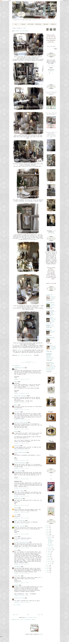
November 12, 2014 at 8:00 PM (21, 534)
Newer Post (15, 614)
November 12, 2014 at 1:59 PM (21, 523)
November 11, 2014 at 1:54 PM (21, 443)
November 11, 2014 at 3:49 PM (21, 468)
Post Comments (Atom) (31, 617)
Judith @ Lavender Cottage (20, 422)
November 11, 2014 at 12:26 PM (21, 409)
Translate (52, 233)
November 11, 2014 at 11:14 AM (21, 379)
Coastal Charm (20, 350)
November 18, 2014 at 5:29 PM (21, 573)
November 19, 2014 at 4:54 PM (21, 582)
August (49, 551)
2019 (48, 527)
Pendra (15, 550)
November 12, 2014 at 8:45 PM (21, 539)
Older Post (40, 614)
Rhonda (15, 431)
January (50, 563)
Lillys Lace (49, 345)
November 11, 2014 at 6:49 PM (21, 505)
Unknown (16, 507)
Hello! (51, 339)
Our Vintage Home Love (50, 338)
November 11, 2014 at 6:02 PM (21, 488)
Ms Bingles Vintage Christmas (21, 542)
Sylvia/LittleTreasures (20, 462)
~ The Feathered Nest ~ (50, 303)
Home (28, 614)
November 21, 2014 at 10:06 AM (21, 602)
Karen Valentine (21, 355)
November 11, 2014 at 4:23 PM (21, 478)
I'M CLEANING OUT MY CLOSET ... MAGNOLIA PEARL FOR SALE (51, 348)
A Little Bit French (49, 295)
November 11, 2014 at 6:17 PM (21, 496)
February (50, 561)
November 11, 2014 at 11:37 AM (21, 402)
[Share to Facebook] (37, 355)
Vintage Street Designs (50, 325)
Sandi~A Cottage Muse (19, 520)
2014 (48, 534)
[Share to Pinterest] (38, 355)
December (50, 535)
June (49, 554)
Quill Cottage (49, 317)
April (49, 558)
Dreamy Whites (49, 362)
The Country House (50, 326)
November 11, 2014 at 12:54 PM (21, 419)
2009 (48, 572)
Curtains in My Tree (19, 597)
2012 (48, 567)
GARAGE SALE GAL (18, 498)
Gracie (16, 514)
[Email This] (34, 355)
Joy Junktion (17, 566)
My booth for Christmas (50, 545)
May (49, 556)
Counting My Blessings (49, 354)
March (49, 559)
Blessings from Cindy (19, 526)
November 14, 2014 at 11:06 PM (21, 547)
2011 (48, 568)
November (50, 537)
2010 (48, 570)
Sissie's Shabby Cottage (20, 452)
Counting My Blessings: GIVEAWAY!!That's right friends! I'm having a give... (50, 357)
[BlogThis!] (35, 355)
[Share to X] (36, 355)
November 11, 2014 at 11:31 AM (21, 393)
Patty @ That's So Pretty (20, 395)
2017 (48, 529)
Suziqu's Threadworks (49, 330)
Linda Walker (17, 575)
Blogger (41, 634)
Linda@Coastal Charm (19, 367)
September (50, 549)
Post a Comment (17, 604)
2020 (48, 525)
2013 (48, 565)
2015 (48, 532)
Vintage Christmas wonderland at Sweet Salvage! (50, 541)
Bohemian (16, 585)
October (50, 547)
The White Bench (50, 310)
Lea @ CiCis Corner (19, 490)
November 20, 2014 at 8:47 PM (21, 595)
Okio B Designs (18, 470)
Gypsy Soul (16, 445)
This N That (17, 411)
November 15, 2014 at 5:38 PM (21, 564)
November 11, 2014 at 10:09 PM (21, 512)
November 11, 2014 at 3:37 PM (21, 460)
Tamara (15, 381)
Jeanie (15, 536)
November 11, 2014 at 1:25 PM (21, 429)
